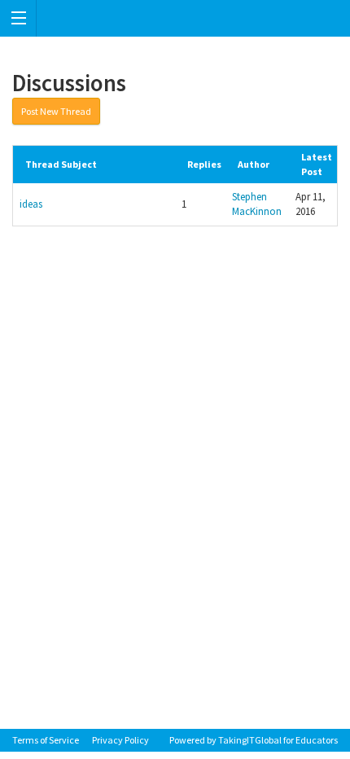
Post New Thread (56, 111)
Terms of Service (45, 740)
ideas (31, 204)
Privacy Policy (120, 740)
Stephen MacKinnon (257, 204)
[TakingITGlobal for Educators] (175, 18)
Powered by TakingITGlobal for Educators (253, 740)
